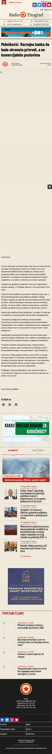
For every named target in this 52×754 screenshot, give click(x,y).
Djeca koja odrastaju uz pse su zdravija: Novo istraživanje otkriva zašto (33, 642)
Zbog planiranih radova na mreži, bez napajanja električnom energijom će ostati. (32, 671)
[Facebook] (35, 5)
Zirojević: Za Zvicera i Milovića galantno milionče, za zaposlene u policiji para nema (34, 513)
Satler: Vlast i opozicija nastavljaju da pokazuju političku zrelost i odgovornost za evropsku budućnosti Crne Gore (33, 496)
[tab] (13, 450)
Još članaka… (26, 556)
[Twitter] (39, 5)
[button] (50, 187)
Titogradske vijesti (45, 63)
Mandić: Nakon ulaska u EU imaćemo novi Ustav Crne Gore (33, 548)
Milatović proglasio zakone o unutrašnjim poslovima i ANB (31, 626)
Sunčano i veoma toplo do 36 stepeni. (31, 655)
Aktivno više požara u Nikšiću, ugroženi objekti (25, 479)
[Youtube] (49, 5)
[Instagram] (44, 5)
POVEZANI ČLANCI (13, 613)
